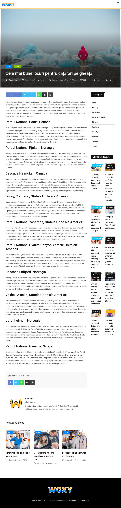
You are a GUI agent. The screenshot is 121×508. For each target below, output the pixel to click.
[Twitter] (16, 382)
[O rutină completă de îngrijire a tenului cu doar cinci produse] (96, 313)
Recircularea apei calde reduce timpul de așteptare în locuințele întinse (110, 292)
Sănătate (95, 137)
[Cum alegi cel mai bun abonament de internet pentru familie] (96, 167)
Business (96, 112)
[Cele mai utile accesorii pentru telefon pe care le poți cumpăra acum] (96, 240)
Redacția (29, 398)
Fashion (95, 127)
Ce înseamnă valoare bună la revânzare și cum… (44, 456)
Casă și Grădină (98, 117)
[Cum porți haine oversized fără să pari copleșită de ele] (110, 209)
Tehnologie (97, 141)
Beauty (95, 108)
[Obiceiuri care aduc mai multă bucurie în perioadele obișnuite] (110, 313)
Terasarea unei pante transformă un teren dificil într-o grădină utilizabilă (110, 256)
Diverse (95, 122)
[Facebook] (10, 382)
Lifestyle (95, 132)
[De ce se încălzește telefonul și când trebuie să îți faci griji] (96, 209)
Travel (94, 146)
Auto (94, 103)
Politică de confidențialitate (78, 501)
